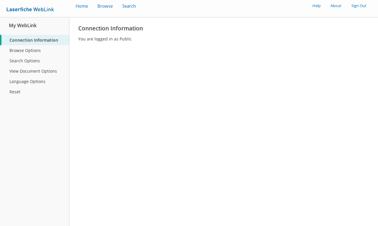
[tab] (34, 40)
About (335, 5)
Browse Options (25, 50)
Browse (105, 6)
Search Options (24, 61)
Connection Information (33, 40)
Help (316, 5)
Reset (14, 92)
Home (82, 6)
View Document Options (33, 71)
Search (129, 6)
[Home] (32, 8)
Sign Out (358, 5)
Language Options (27, 81)
